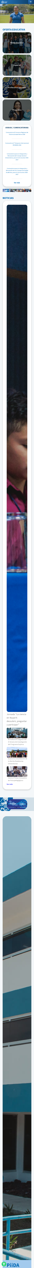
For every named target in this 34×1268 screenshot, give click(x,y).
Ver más (17, 183)
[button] (8, 804)
